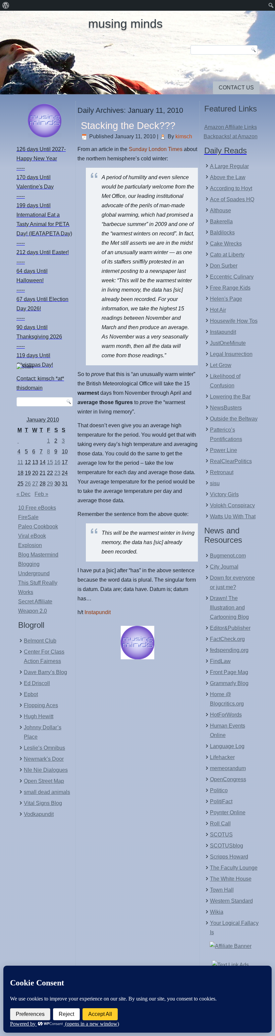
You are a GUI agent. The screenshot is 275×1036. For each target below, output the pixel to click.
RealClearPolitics (231, 461)
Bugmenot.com (228, 556)
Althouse (220, 210)
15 (50, 462)
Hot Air (218, 310)
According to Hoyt (231, 188)
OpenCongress (228, 779)
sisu (215, 483)
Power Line (223, 450)
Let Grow (220, 365)
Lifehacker (222, 757)
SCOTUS (221, 834)
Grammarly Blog (229, 683)
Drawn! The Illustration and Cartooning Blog (229, 607)
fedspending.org (229, 650)
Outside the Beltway (234, 419)
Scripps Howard (229, 857)
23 (57, 473)
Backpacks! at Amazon (231, 136)
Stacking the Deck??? (128, 125)
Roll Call (220, 823)
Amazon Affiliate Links (230, 127)
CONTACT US (236, 87)
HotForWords (226, 715)
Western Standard (231, 901)
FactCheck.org (227, 639)
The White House (231, 879)
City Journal (224, 567)
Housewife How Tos (234, 321)
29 (50, 484)
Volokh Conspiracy (232, 505)
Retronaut (221, 472)
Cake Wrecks (226, 243)
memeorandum (228, 768)
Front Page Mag (229, 672)
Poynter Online (227, 812)
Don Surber (223, 266)
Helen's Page (226, 299)
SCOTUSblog (226, 845)
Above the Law (227, 177)
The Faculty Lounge (234, 868)
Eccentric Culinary (232, 277)
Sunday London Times (155, 149)
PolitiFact (221, 801)
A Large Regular (229, 166)
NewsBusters (226, 408)
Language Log (227, 746)
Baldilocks (222, 232)
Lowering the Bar (230, 396)
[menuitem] (6, 5)
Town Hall (222, 890)
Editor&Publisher (230, 628)
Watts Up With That (233, 516)
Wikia (216, 912)
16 (57, 462)
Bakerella (221, 221)
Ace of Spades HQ (232, 199)
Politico (219, 790)
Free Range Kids (230, 288)
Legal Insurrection (231, 354)
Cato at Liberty (227, 254)
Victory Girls (224, 494)
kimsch (183, 136)
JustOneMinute (228, 343)
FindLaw (220, 661)
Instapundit (98, 612)
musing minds (125, 23)
